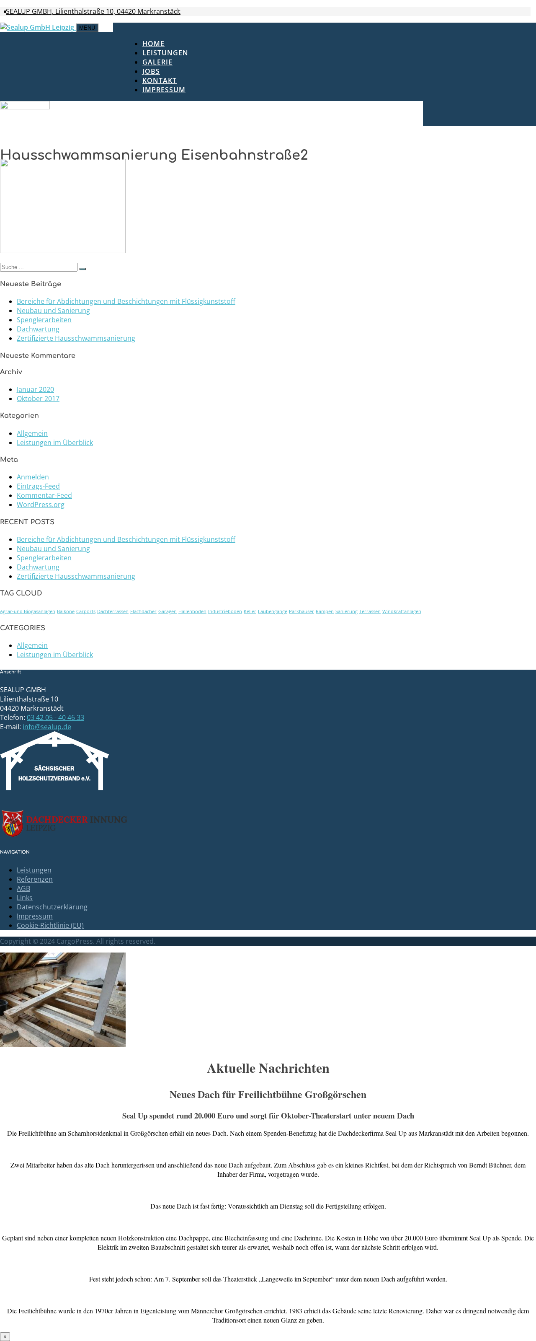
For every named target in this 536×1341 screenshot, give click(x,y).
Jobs (151, 71)
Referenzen (35, 879)
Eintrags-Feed (38, 486)
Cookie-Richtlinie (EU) (50, 925)
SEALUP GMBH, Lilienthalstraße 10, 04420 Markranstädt (93, 11)
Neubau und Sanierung (53, 310)
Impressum (164, 89)
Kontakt (159, 80)
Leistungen (165, 52)
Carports (85, 611)
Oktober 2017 (38, 398)
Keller (250, 611)
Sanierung (346, 611)
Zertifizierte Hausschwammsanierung (76, 338)
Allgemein (32, 433)
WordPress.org (40, 504)
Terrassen (370, 611)
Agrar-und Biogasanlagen (27, 611)
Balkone (66, 611)
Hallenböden (192, 611)
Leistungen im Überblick (55, 442)
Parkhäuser (301, 611)
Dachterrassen (113, 611)
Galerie (157, 62)
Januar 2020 (35, 389)
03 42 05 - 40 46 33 (55, 717)
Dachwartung (38, 329)
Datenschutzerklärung (52, 906)
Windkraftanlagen (401, 611)
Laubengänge (272, 611)
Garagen (167, 611)
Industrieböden (225, 611)
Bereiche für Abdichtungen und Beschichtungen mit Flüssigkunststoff (126, 301)
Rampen (325, 611)
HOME (153, 43)
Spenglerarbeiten (44, 319)
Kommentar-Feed (44, 495)
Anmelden (33, 477)
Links (25, 897)
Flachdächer (143, 611)
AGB (23, 888)
